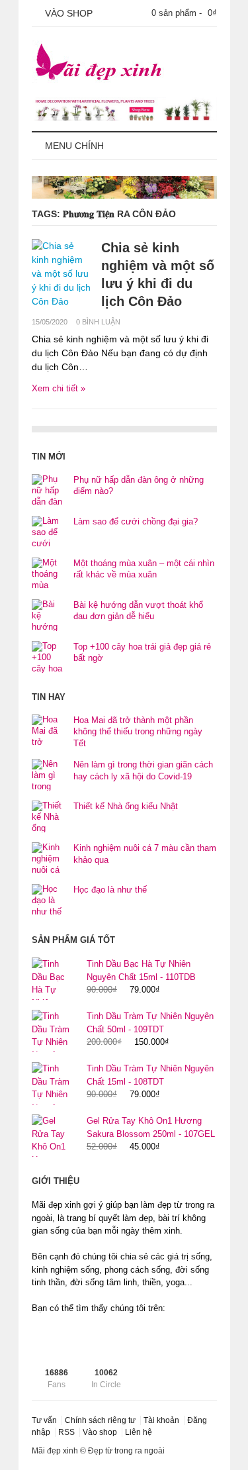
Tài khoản (161, 1420)
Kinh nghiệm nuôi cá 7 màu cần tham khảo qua (144, 854)
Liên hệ (138, 1432)
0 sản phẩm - (184, 13)
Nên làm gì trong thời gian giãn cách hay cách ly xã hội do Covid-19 (143, 770)
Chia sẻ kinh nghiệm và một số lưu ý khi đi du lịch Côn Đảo (157, 274)
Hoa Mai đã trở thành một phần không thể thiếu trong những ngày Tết (137, 731)
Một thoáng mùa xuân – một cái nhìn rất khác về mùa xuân (143, 569)
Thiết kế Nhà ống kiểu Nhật (125, 806)
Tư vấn (44, 1420)
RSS (66, 1432)
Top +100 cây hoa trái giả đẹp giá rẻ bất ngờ (142, 652)
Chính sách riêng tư (100, 1420)
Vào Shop (67, 13)
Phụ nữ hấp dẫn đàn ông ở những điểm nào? (138, 486)
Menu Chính (73, 145)
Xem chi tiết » (58, 388)
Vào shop (100, 1432)
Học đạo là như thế (110, 890)
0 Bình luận (98, 322)
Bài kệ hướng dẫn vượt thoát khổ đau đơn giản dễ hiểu (138, 611)
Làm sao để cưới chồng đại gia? (135, 521)
